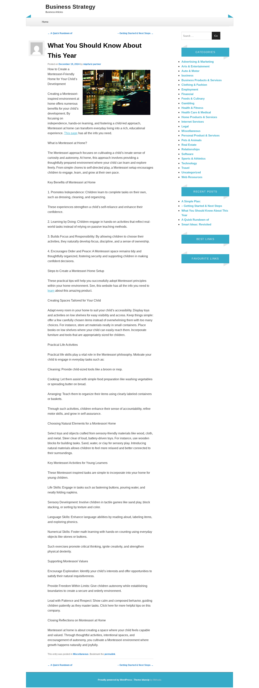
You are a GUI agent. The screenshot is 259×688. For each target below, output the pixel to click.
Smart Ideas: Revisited (196, 224)
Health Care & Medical (196, 112)
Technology (189, 163)
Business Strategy (70, 7)
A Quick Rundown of (60, 33)
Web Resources (191, 177)
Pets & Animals (191, 140)
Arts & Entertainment (195, 66)
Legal (185, 126)
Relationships (190, 149)
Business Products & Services (201, 80)
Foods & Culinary (193, 98)
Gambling (187, 103)
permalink (109, 654)
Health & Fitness (192, 107)
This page (71, 133)
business (187, 75)
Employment (189, 89)
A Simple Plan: (191, 201)
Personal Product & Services (200, 135)
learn (51, 290)
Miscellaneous (81, 654)
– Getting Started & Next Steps (135, 33)
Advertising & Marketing (197, 61)
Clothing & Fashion (194, 84)
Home (45, 21)
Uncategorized (191, 172)
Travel (185, 167)
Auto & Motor (190, 70)
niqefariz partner (92, 64)
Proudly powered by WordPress (115, 680)
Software (187, 154)
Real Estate (188, 144)
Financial (187, 94)
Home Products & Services (199, 117)
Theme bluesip (141, 680)
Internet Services (192, 121)
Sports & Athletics (193, 158)
